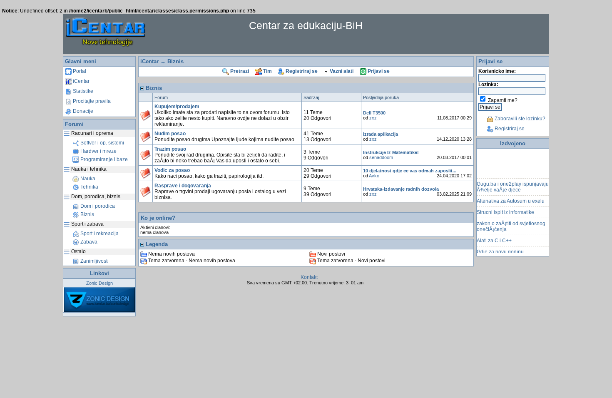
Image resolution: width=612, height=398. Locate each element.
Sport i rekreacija (99, 233)
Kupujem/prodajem (176, 106)
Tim (267, 71)
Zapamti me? (502, 100)
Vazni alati (340, 71)
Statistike (82, 91)
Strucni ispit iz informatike (505, 210)
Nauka (87, 179)
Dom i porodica (97, 206)
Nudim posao (170, 134)
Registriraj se (301, 71)
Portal (79, 71)
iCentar (81, 81)
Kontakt (309, 277)
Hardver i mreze (98, 151)
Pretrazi (239, 71)
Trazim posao (170, 149)
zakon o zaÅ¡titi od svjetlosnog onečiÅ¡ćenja (511, 224)
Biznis (86, 214)
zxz (373, 117)
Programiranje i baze (103, 159)
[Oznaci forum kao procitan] (145, 115)
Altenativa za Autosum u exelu (511, 199)
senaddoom (381, 157)
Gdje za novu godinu (500, 250)
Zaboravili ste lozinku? (519, 119)
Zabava (88, 242)
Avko (374, 175)
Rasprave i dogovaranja (182, 186)
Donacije (82, 111)
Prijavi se (378, 71)
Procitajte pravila (91, 101)
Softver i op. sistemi (101, 143)
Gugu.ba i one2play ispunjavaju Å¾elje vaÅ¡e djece (513, 185)
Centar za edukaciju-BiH (306, 25)
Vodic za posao (172, 170)
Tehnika (88, 187)
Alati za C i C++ (494, 238)
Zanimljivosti (94, 261)
